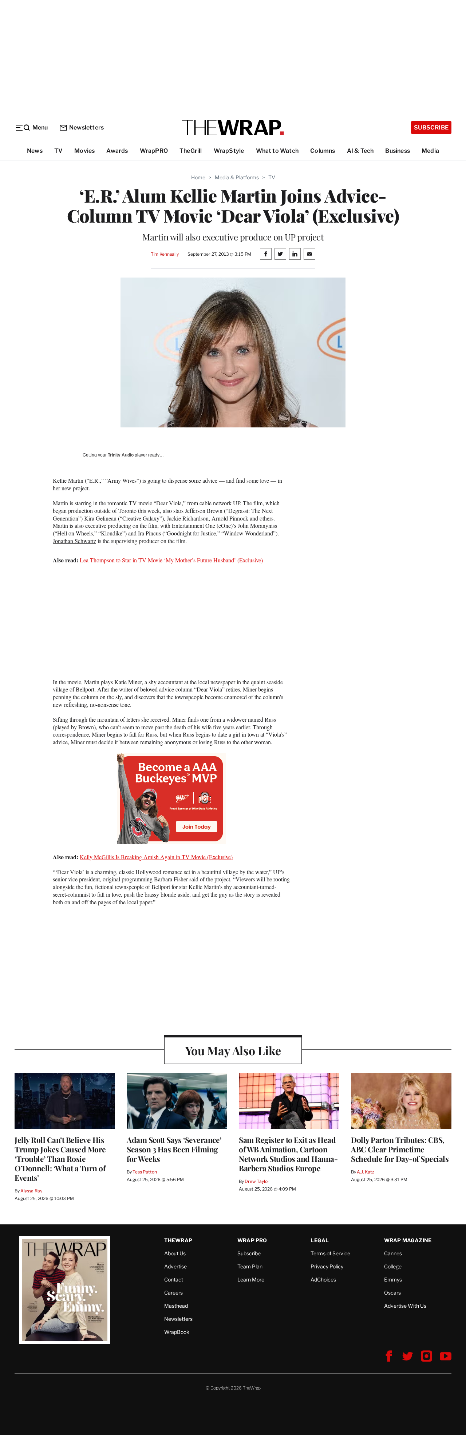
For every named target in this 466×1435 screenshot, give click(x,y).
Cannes (393, 1253)
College (393, 1266)
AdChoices (323, 1279)
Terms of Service (330, 1253)
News (35, 150)
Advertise (175, 1266)
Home (198, 177)
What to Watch (277, 150)
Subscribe (431, 127)
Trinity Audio (121, 455)
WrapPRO (154, 150)
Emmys (393, 1279)
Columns (322, 150)
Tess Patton (145, 1172)
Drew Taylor (257, 1181)
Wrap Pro (252, 1240)
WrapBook (176, 1332)
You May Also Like (233, 1050)
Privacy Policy (327, 1266)
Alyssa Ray (31, 1190)
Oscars (392, 1292)
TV (58, 150)
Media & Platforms (237, 177)
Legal (320, 1240)
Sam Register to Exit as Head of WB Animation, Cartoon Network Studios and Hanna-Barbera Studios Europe (288, 1154)
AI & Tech (360, 150)
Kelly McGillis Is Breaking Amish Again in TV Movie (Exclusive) (156, 857)
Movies (84, 150)
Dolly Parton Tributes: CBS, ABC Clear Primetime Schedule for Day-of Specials (400, 1149)
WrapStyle (229, 150)
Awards (117, 150)
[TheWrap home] (233, 127)
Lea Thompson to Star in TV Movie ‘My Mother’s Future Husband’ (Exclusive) (171, 560)
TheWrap (178, 1240)
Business (397, 150)
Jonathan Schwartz (74, 541)
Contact (173, 1279)
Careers (173, 1292)
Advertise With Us (405, 1306)
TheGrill (190, 150)
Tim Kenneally (165, 254)
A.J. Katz (365, 1172)
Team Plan (249, 1266)
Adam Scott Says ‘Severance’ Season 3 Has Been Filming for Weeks (174, 1149)
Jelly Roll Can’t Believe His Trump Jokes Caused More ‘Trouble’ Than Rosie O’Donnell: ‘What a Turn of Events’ (60, 1158)
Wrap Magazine (408, 1240)
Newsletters (86, 127)
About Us (175, 1253)
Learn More (250, 1279)
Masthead (176, 1306)
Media (430, 150)
